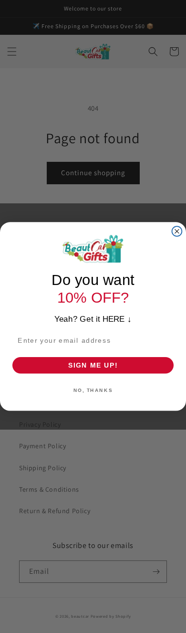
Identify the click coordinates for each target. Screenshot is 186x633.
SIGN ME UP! (93, 365)
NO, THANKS (93, 390)
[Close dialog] (177, 231)
